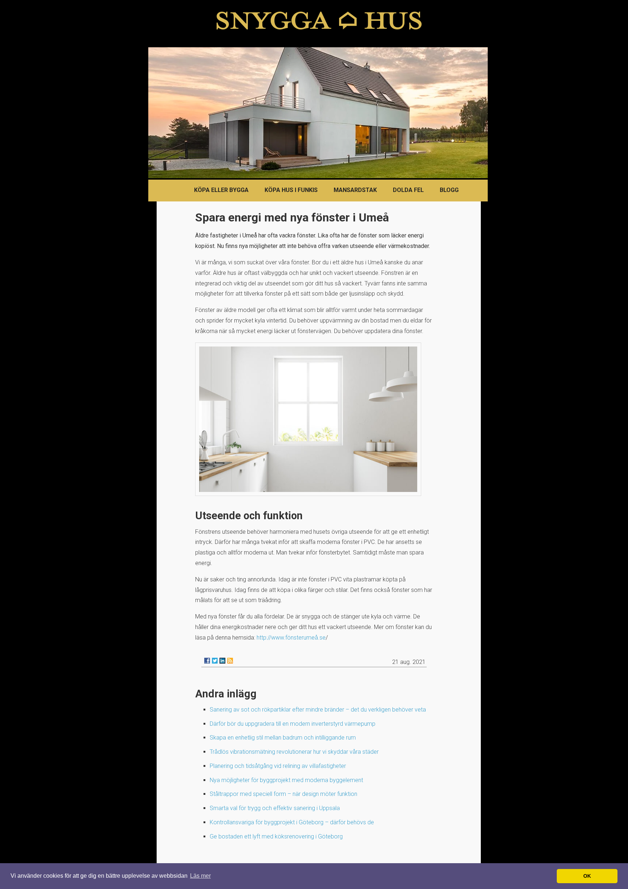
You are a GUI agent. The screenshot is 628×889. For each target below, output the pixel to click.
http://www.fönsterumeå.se (291, 637)
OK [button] (587, 876)
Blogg (449, 190)
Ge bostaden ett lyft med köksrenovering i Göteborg (276, 836)
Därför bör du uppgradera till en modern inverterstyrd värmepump (292, 723)
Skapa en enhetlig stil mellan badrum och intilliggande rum (283, 737)
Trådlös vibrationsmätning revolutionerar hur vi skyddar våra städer (294, 751)
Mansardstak (355, 190)
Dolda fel (408, 190)
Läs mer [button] (200, 876)
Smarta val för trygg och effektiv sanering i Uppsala (275, 808)
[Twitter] (215, 661)
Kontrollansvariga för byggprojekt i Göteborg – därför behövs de (292, 822)
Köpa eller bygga (221, 190)
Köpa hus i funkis (291, 190)
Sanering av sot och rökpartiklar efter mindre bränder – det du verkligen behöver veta (318, 709)
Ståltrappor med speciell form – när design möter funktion (283, 793)
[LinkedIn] (222, 661)
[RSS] (230, 661)
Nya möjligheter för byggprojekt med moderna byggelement (286, 780)
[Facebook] (207, 661)
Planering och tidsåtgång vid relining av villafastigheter (278, 765)
